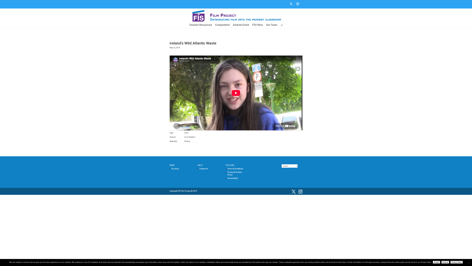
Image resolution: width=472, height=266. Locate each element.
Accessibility (232, 178)
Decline (445, 262)
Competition (222, 25)
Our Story (175, 169)
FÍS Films (257, 25)
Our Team (271, 25)
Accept (436, 262)
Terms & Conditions (235, 169)
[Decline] (469, 262)
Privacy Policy (456, 262)
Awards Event (241, 25)
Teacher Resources (200, 25)
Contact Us (203, 169)
